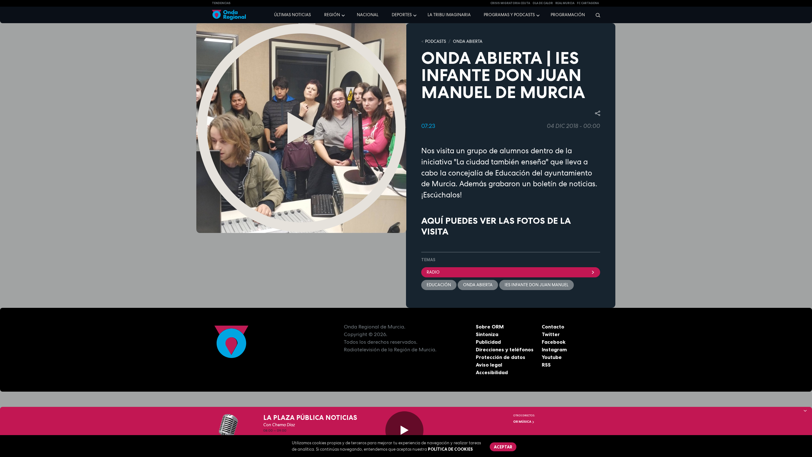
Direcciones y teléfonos (505, 349)
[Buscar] (596, 15)
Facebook (554, 342)
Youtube (552, 357)
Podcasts (435, 41)
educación (439, 285)
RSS (546, 364)
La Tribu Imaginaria (449, 14)
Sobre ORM (490, 326)
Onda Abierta (478, 285)
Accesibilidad (492, 372)
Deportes (402, 14)
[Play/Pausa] (404, 430)
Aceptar (503, 446)
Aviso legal (489, 364)
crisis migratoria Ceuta (510, 3)
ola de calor (543, 3)
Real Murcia (564, 3)
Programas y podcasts (509, 14)
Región (332, 14)
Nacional (367, 14)
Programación (568, 14)
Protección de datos (500, 357)
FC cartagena (588, 3)
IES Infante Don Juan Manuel (536, 285)
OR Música (522, 422)
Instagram (554, 349)
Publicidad (488, 342)
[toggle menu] (343, 14)
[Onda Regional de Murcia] (229, 15)
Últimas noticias (292, 14)
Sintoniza (487, 334)
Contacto (553, 326)
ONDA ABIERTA (467, 41)
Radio (433, 272)
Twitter (551, 334)
